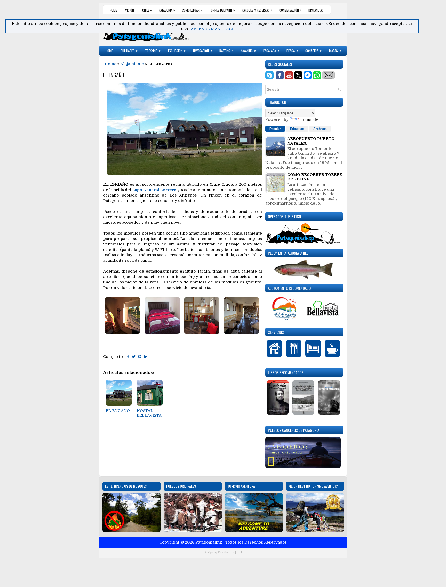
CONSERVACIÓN (290, 10)
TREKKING (153, 50)
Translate (309, 119)
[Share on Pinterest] (140, 356)
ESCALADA (271, 50)
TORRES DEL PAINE (222, 10)
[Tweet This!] (134, 356)
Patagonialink (208, 542)
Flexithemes (226, 552)
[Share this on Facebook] (128, 356)
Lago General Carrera (154, 189)
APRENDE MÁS (205, 29)
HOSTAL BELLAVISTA (149, 413)
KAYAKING (248, 50)
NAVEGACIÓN (202, 50)
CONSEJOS (313, 50)
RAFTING (226, 50)
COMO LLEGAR (192, 10)
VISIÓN (129, 10)
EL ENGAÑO (113, 75)
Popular (275, 129)
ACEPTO (234, 29)
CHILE (147, 10)
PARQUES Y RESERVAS (257, 10)
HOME (113, 10)
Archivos (320, 129)
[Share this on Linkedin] (146, 356)
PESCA (292, 50)
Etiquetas (297, 129)
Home (110, 64)
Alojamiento (132, 64)
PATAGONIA (167, 10)
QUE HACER (129, 50)
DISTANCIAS (316, 10)
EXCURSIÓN (177, 50)
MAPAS (335, 50)
